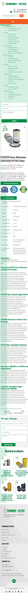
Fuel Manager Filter (13, 68)
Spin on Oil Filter (12, 89)
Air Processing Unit (13, 49)
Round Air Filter (12, 43)
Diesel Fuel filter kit (13, 51)
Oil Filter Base (12, 62)
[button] (12, 21)
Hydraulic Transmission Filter (16, 79)
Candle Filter (11, 93)
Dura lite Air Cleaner (13, 38)
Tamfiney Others (8, 91)
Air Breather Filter (13, 76)
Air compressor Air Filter (14, 28)
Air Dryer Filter (12, 34)
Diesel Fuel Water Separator (15, 53)
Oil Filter (6, 85)
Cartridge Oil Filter (13, 87)
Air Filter (6, 32)
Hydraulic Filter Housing (14, 60)
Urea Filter (11, 98)
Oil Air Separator (12, 30)
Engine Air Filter (12, 40)
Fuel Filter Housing (13, 59)
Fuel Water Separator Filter (15, 72)
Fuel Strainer (11, 70)
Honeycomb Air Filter (13, 41)
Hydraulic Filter (8, 74)
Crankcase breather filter (14, 94)
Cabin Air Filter (12, 36)
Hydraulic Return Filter (14, 77)
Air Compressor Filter (9, 27)
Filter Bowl (11, 57)
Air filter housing (12, 47)
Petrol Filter (11, 96)
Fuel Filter (6, 64)
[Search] (21, 15)
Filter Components (8, 55)
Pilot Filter (11, 81)
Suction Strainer (12, 83)
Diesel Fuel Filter (12, 66)
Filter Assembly (8, 45)
